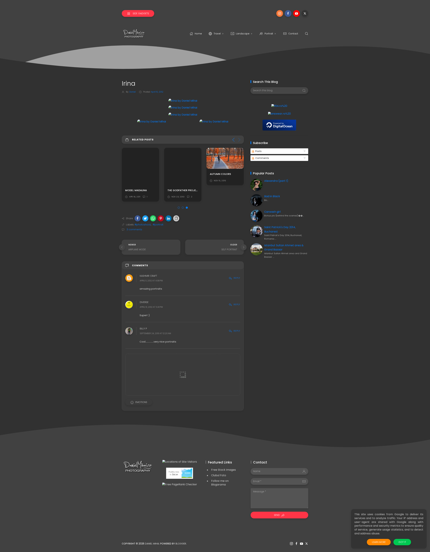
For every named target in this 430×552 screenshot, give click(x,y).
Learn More (379, 542)
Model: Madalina (136, 190)
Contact (293, 33)
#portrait (158, 224)
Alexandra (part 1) (276, 181)
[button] (138, 218)
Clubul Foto (218, 475)
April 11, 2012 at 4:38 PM (151, 280)
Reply (237, 278)
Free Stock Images (223, 470)
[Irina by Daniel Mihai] (182, 100)
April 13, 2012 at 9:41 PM (151, 307)
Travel (217, 33)
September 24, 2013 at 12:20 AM (155, 333)
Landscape (242, 33)
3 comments (134, 229)
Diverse (144, 302)
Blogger (181, 543)
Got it (402, 542)
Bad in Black (272, 196)
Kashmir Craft (148, 276)
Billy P (143, 328)
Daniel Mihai (152, 543)
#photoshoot (143, 224)
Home (198, 33)
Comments (262, 158)
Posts (258, 151)
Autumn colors (220, 174)
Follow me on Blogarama (220, 483)
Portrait (269, 33)
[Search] (306, 34)
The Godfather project (183, 190)
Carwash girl (272, 212)
